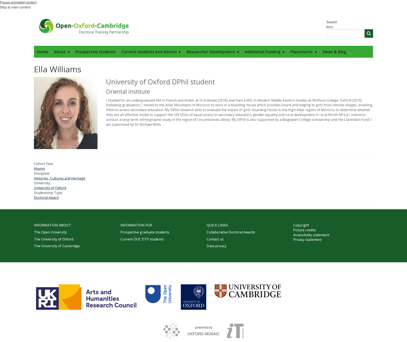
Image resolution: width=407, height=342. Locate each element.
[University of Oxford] (193, 297)
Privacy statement (307, 239)
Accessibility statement (311, 235)
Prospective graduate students (144, 232)
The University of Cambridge (57, 246)
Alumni (39, 168)
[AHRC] (86, 297)
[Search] (369, 33)
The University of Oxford (53, 239)
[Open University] (158, 297)
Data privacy (216, 246)
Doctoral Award (46, 197)
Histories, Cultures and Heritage (59, 178)
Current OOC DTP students (142, 239)
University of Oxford (50, 188)
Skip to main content (15, 7)
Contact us (215, 239)
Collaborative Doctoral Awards (231, 232)
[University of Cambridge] (248, 291)
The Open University (50, 232)
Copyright (301, 225)
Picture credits (304, 230)
